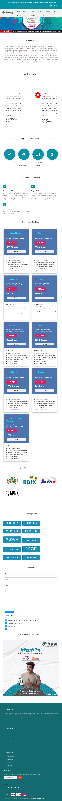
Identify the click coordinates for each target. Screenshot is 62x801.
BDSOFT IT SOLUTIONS (38, 798)
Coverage (47, 11)
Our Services (10, 759)
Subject (6, 585)
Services (9, 738)
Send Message (9, 611)
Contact (19, 15)
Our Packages (10, 756)
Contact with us (11, 747)
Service (32, 11)
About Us (25, 11)
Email (6, 579)
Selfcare (55, 11)
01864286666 (53, 2)
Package (40, 11)
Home (18, 11)
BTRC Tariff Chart (35, 15)
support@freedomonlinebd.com (41, 2)
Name (6, 573)
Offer (43, 15)
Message (7, 591)
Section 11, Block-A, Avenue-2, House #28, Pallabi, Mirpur (19, 2)
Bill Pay (26, 15)
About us (9, 735)
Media (8, 744)
